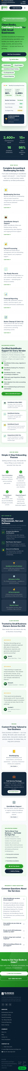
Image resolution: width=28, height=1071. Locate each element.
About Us (4, 1032)
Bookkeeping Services (7, 1012)
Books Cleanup (5, 1024)
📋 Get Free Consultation (14, 973)
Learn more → (7, 207)
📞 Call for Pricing (14, 871)
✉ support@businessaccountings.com (11, 1049)
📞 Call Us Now (14, 59)
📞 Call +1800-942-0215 (14, 978)
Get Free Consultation (14, 54)
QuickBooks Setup (6, 1014)
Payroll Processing (6, 1017)
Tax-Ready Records (7, 1019)
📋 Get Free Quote (14, 866)
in (6, 1004)
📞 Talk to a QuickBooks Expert (11, 393)
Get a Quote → (14, 766)
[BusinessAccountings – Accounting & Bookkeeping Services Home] (4, 8)
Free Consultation (6, 1039)
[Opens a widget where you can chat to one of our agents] (22, 1068)
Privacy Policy (20, 1062)
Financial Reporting (6, 1022)
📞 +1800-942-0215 (16, 8)
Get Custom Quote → (14, 791)
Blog (3, 1034)
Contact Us (4, 1037)
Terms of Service (24, 1063)
